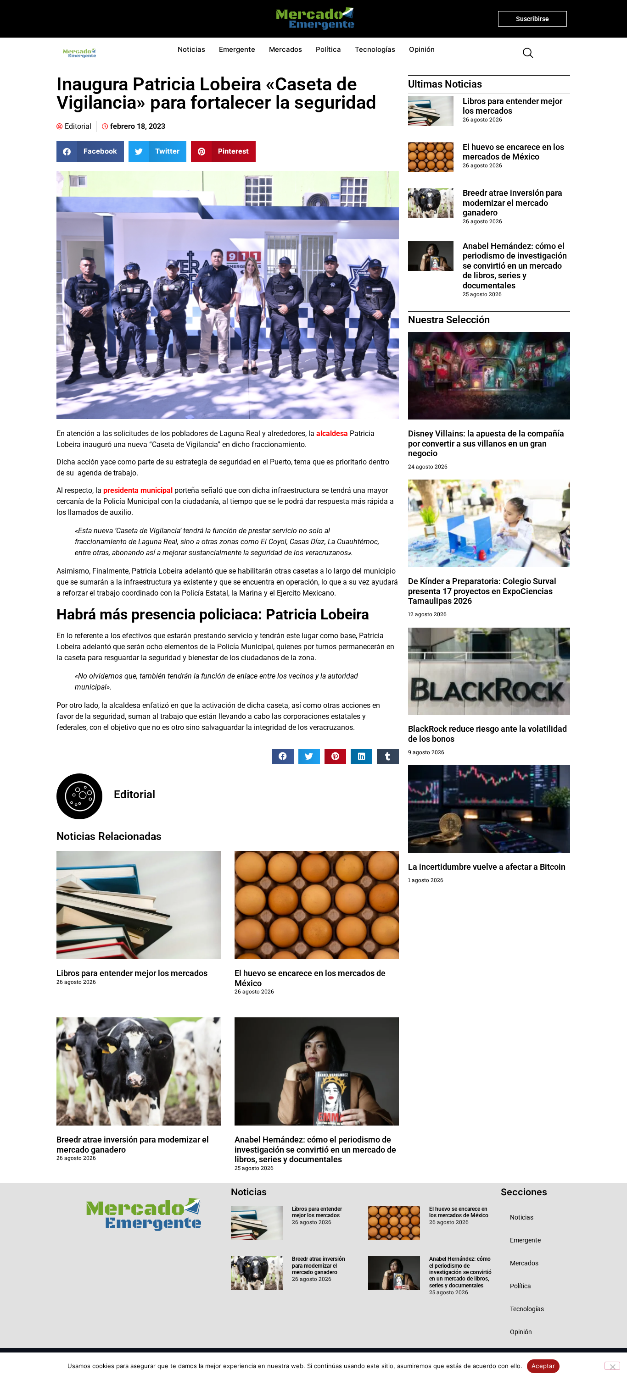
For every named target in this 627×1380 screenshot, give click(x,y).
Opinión (422, 49)
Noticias (191, 49)
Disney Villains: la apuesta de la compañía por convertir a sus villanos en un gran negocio (486, 443)
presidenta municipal (138, 490)
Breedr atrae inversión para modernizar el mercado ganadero (512, 202)
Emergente (237, 49)
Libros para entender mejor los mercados (131, 973)
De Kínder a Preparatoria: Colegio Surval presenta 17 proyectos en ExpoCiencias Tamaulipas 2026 (482, 591)
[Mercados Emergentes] (311, 19)
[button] (524, 53)
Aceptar (543, 1365)
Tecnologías (375, 49)
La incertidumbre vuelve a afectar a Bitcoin (486, 867)
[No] (612, 1366)
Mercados (285, 49)
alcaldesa (331, 433)
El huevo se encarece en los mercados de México (513, 152)
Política (328, 49)
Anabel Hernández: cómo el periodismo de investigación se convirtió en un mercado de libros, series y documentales (315, 1149)
